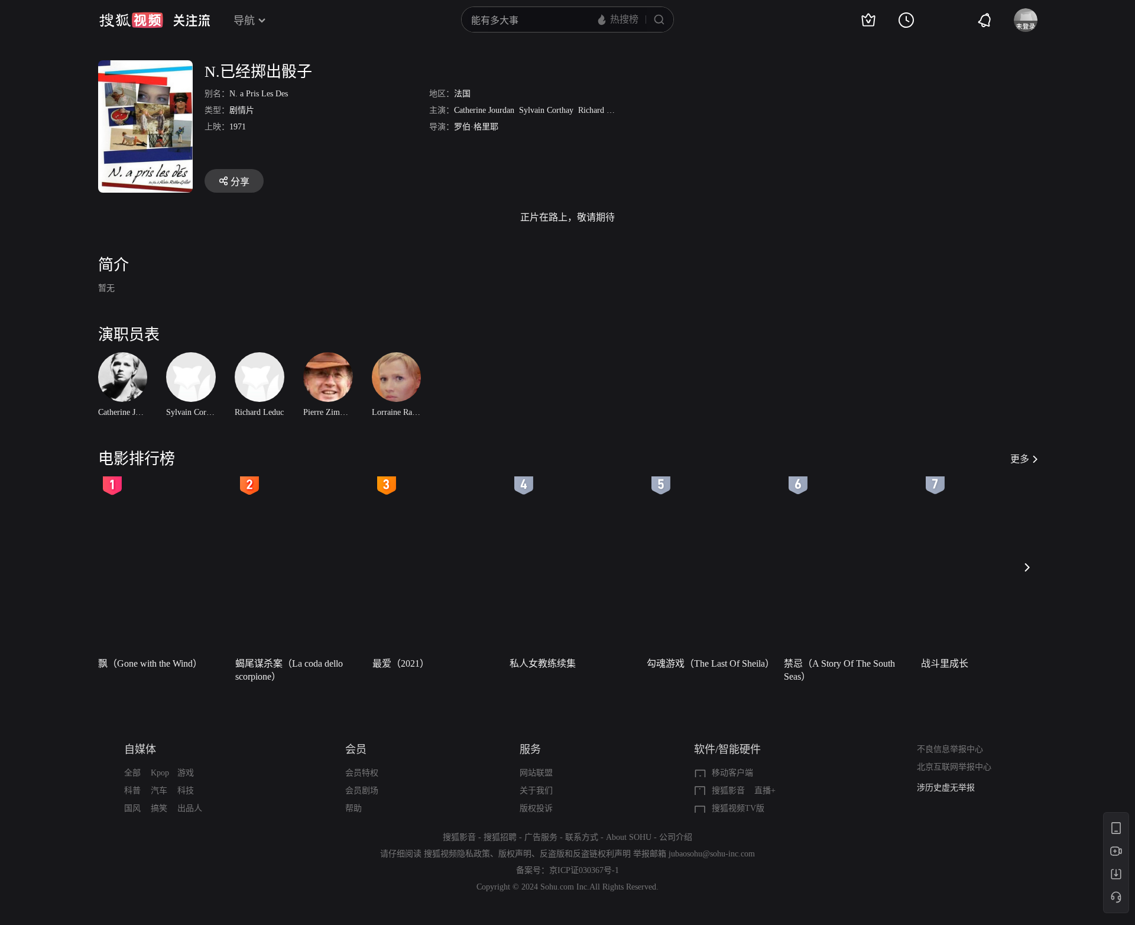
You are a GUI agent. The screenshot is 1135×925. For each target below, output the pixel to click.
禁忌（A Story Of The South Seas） (839, 669)
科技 (185, 790)
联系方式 (581, 837)
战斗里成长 (944, 663)
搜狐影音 (728, 790)
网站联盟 (536, 772)
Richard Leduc (602, 110)
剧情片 (241, 110)
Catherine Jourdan (484, 110)
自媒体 (140, 749)
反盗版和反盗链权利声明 (585, 853)
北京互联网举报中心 (954, 766)
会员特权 (361, 772)
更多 (1019, 459)
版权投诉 (536, 808)
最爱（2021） (400, 663)
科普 (132, 790)
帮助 (353, 808)
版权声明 (514, 853)
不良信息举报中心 (950, 749)
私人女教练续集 (543, 663)
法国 (462, 93)
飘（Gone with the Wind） (150, 663)
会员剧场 (361, 790)
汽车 (159, 790)
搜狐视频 (131, 20)
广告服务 (540, 837)
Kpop (160, 772)
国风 (132, 808)
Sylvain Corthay (546, 110)
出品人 (189, 808)
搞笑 (159, 808)
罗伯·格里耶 (476, 126)
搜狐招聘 (500, 837)
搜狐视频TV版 (738, 808)
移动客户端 (732, 772)
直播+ (765, 790)
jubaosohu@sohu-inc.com (712, 853)
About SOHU (628, 837)
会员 (356, 749)
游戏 (185, 772)
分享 (240, 182)
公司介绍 (675, 837)
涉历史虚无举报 (946, 787)
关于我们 (536, 790)
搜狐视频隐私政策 (457, 853)
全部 (132, 772)
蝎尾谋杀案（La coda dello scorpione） (289, 669)
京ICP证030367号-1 (584, 870)
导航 (244, 20)
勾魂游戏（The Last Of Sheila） (710, 663)
